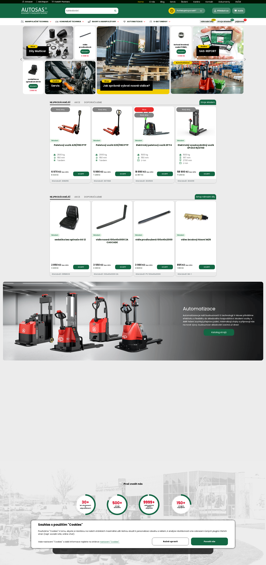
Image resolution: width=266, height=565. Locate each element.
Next (245, 59)
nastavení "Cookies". (110, 541)
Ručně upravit (170, 541)
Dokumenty (224, 1)
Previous (21, 59)
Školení (184, 1)
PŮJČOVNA (239, 21)
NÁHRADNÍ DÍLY (207, 21)
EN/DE (238, 1)
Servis (173, 1)
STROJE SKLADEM (224, 21)
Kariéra (196, 1)
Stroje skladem (208, 102)
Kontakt (209, 1)
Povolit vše (209, 541)
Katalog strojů (219, 332)
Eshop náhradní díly (205, 196)
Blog (162, 1)
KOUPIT (81, 174)
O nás (152, 1)
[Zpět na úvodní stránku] (36, 11)
